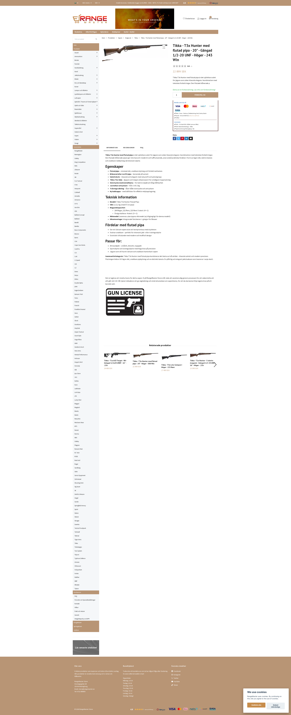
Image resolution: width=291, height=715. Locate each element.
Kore (76, 385)
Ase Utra (77, 207)
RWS (76, 166)
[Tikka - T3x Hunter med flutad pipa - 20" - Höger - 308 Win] (146, 355)
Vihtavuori (78, 566)
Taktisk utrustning (80, 124)
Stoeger (77, 521)
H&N (76, 343)
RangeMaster (78, 151)
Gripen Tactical (79, 332)
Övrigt (76, 143)
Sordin (77, 502)
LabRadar (77, 388)
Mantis (77, 411)
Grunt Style (78, 336)
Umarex (77, 562)
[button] (215, 364)
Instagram (176, 675)
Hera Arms (78, 351)
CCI (76, 253)
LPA (76, 396)
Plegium (77, 445)
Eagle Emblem (79, 290)
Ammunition (78, 56)
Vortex (77, 573)
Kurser (76, 87)
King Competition (80, 162)
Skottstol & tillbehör (81, 120)
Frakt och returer (80, 611)
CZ (75, 268)
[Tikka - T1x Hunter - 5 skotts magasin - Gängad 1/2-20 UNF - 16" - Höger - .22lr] (203, 355)
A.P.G (76, 204)
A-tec (76, 185)
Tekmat (77, 536)
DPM (76, 287)
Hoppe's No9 (78, 362)
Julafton (76, 630)
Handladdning (79, 68)
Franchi (77, 305)
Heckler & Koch (79, 347)
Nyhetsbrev (104, 32)
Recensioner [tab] (128, 147)
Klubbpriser (116, 32)
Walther (77, 577)
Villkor (76, 607)
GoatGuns (78, 324)
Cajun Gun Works (80, 245)
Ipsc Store (77, 373)
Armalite (77, 196)
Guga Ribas (78, 339)
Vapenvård (78, 128)
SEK (96, 3)
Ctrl (76, 264)
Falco (76, 298)
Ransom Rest (79, 449)
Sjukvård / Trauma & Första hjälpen (85, 102)
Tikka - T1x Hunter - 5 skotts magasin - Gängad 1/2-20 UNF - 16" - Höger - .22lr (202, 362)
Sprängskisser (78, 626)
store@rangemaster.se (87, 689)
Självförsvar (78, 113)
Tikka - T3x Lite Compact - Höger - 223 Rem (172, 366)
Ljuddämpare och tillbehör (83, 94)
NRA (76, 437)
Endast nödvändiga (275, 706)
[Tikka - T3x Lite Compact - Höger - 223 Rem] (174, 357)
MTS (76, 426)
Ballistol (77, 219)
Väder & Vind (79, 132)
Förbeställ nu (199, 95)
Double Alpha (79, 283)
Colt (76, 256)
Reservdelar (78, 109)
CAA (76, 241)
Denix (76, 271)
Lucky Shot (78, 400)
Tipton (77, 588)
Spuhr (76, 509)
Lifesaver (77, 169)
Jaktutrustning (79, 75)
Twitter (175, 678)
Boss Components (80, 230)
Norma (77, 434)
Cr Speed (77, 260)
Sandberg (77, 468)
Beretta (77, 226)
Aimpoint (77, 188)
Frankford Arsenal (80, 309)
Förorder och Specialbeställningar (85, 600)
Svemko (77, 524)
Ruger (76, 464)
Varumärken (77, 147)
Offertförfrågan (91, 32)
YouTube (177, 681)
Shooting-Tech (79, 483)
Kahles (77, 381)
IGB (76, 370)
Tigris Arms (78, 539)
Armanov (77, 200)
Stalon (77, 513)
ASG (76, 211)
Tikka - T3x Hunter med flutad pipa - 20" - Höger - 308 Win (145, 362)
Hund (76, 71)
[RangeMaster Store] (90, 18)
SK (75, 490)
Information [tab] (112, 147)
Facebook (177, 671)
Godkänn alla (256, 705)
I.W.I (76, 377)
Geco (76, 313)
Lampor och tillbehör (81, 90)
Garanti (77, 615)
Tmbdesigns (78, 547)
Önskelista (78, 32)
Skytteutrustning (79, 117)
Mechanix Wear (79, 422)
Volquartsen (78, 570)
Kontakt (77, 604)
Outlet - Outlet (129, 32)
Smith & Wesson (79, 494)
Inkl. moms (86, 3)
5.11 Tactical (78, 181)
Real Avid (77, 460)
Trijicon (77, 555)
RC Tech (77, 453)
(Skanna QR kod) (194, 115)
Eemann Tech (79, 294)
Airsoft (77, 53)
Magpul (77, 404)
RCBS (76, 456)
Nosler (76, 173)
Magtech (77, 407)
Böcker (77, 60)
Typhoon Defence (80, 558)
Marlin (76, 415)
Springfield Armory (80, 505)
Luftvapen (78, 98)
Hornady (77, 366)
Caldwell (77, 192)
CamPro (77, 249)
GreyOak (77, 328)
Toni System (78, 551)
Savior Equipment (80, 475)
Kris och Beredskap (80, 83)
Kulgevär (128, 38)
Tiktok (175, 685)
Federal (77, 302)
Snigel (76, 498)
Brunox (77, 234)
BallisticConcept (79, 215)
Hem (75, 45)
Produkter (77, 49)
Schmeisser (78, 479)
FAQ (76, 596)
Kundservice (77, 592)
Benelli (77, 222)
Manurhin (77, 419)
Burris (76, 237)
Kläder (76, 79)
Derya (76, 275)
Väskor (77, 139)
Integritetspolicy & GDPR (82, 619)
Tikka (76, 543)
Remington (78, 154)
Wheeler (77, 585)
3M (75, 177)
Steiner (77, 517)
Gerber (77, 317)
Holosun (77, 358)
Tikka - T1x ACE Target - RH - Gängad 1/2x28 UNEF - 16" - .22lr (115, 362)
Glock (76, 320)
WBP (76, 581)
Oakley (77, 158)
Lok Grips (77, 392)
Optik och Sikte (79, 105)
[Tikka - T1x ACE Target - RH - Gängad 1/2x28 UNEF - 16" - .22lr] (117, 355)
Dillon (76, 279)
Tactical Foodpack (80, 528)
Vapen (76, 136)
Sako (76, 471)
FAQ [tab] (141, 147)
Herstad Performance (81, 355)
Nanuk (77, 430)
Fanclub (77, 64)
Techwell (77, 532)
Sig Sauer (77, 487)
